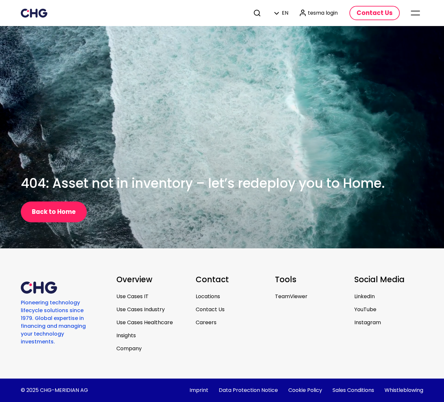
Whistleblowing (404, 390)
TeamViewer (291, 296)
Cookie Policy (305, 390)
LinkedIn (364, 296)
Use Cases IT (132, 296)
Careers (206, 322)
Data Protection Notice (248, 390)
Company (129, 348)
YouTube (365, 309)
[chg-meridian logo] (34, 13)
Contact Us (210, 309)
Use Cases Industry (140, 309)
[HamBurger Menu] (415, 13)
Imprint (198, 390)
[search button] (257, 13)
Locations (208, 296)
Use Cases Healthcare (144, 322)
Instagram (367, 322)
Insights (126, 335)
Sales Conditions (353, 390)
